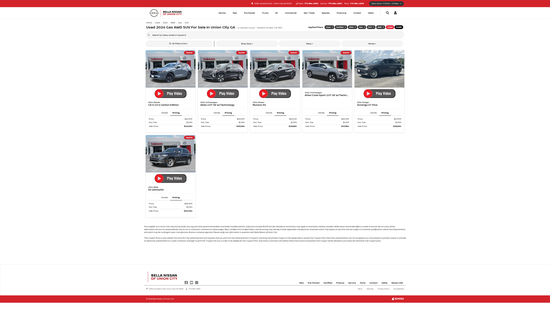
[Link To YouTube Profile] (191, 282)
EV (276, 13)
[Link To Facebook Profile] (186, 282)
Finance (340, 282)
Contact (357, 13)
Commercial (291, 13)
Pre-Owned (249, 13)
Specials (326, 13)
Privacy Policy (383, 289)
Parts (363, 282)
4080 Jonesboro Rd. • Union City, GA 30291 (273, 3)
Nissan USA (397, 282)
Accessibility (399, 289)
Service (352, 282)
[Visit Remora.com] (398, 299)
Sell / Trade (309, 13)
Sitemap (370, 289)
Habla (371, 13)
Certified (327, 282)
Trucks (265, 13)
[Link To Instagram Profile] (196, 282)
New (235, 13)
